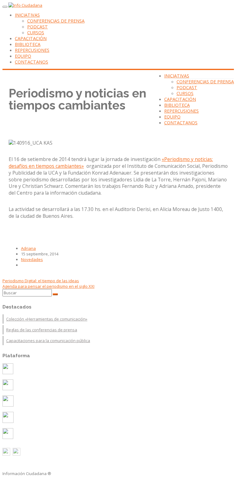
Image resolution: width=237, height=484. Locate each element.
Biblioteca (27, 44)
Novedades (32, 259)
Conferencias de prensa (56, 21)
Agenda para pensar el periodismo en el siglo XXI (48, 286)
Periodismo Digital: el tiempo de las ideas (40, 280)
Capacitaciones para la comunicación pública (48, 340)
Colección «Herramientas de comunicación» (46, 319)
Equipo (23, 56)
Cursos (35, 32)
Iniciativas (27, 15)
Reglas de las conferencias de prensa (41, 330)
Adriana (28, 248)
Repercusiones (32, 50)
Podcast (37, 27)
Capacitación (31, 38)
